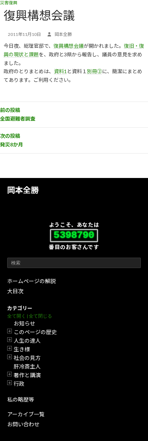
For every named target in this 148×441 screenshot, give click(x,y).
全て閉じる (40, 316)
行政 (19, 383)
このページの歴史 (35, 332)
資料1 (60, 71)
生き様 (22, 349)
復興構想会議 (69, 46)
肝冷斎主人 (27, 366)
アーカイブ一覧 (26, 414)
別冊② (94, 71)
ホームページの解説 (31, 281)
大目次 (15, 291)
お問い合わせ (23, 424)
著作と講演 (27, 375)
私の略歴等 (20, 399)
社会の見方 (27, 358)
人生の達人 (27, 340)
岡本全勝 (23, 190)
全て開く (16, 316)
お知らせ (24, 323)
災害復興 (8, 2)
